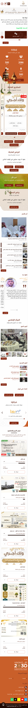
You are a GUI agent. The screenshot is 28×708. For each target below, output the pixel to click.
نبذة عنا (19, 80)
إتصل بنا (8, 80)
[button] (2, 11)
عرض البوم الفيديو (9, 395)
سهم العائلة (15, 126)
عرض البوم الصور (19, 395)
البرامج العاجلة (9, 167)
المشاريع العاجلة (8, 142)
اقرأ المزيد (3, 270)
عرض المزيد (5, 43)
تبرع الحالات (8, 185)
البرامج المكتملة (14, 170)
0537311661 (21, 687)
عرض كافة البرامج (19, 167)
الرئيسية (24, 678)
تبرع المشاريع (19, 185)
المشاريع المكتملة (14, 145)
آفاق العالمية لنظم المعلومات (11, 706)
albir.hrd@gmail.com (19, 691)
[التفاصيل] (5, 472)
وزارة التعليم (14, 423)
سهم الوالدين (12, 123)
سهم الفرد (19, 123)
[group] (14, 340)
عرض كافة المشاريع (19, 142)
